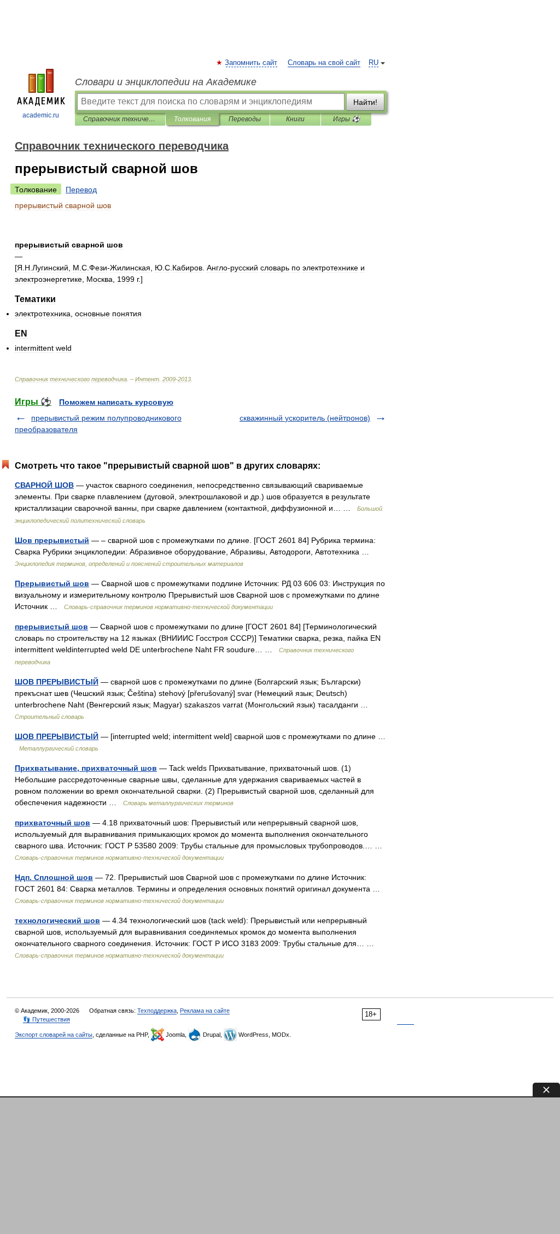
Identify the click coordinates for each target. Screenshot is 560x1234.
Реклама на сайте (205, 1010)
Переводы (245, 119)
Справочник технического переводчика (120, 119)
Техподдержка (157, 1010)
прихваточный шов (52, 822)
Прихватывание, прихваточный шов (86, 768)
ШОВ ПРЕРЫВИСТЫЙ (56, 681)
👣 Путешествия (46, 1019)
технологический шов (57, 920)
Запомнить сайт (251, 63)
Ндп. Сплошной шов (54, 877)
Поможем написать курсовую (116, 402)
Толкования (192, 119)
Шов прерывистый (52, 540)
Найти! (365, 102)
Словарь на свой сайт (324, 63)
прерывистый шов (51, 626)
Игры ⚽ (346, 119)
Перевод (81, 189)
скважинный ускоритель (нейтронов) (305, 418)
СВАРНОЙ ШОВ (44, 485)
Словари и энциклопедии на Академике (165, 81)
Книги (295, 119)
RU (373, 63)
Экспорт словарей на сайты (53, 1034)
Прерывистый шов (52, 583)
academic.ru (40, 115)
